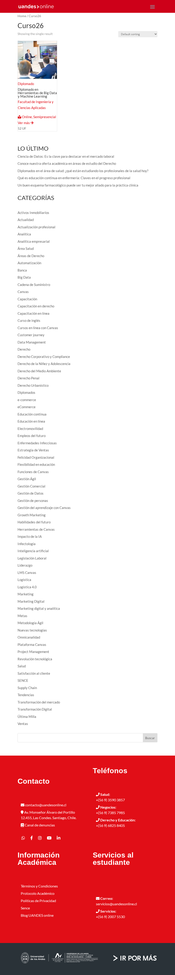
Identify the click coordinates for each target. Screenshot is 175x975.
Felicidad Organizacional (36, 457)
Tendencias (26, 695)
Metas (22, 616)
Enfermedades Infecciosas (37, 443)
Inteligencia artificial (33, 551)
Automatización (29, 263)
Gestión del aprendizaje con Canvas (44, 508)
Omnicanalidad (29, 637)
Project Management (33, 652)
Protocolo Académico (37, 893)
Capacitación (27, 299)
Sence (25, 908)
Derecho (24, 349)
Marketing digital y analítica (39, 608)
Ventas (23, 724)
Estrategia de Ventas (33, 450)
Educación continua (32, 414)
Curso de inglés (29, 320)
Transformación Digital (35, 709)
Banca (22, 270)
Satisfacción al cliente (34, 673)
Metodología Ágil (30, 623)
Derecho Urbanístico (33, 385)
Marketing (25, 594)
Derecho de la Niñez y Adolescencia (44, 364)
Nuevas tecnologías (32, 630)
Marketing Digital (31, 601)
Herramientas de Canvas (36, 529)
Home (22, 16)
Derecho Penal (28, 378)
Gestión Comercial (31, 486)
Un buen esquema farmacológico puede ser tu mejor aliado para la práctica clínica (78, 185)
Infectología (27, 544)
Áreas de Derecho (31, 256)
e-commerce (27, 400)
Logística (24, 580)
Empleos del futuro (32, 436)
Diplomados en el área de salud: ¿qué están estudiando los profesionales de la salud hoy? (83, 171)
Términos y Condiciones (39, 886)
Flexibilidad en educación (36, 464)
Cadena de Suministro (34, 284)
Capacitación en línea (33, 313)
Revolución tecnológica (35, 659)
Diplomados (26, 392)
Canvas (23, 292)
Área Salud (26, 248)
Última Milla (27, 716)
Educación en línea (31, 421)
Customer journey (31, 335)
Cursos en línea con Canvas (38, 328)
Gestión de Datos (31, 493)
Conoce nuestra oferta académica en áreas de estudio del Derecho (67, 163)
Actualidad (26, 220)
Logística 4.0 (27, 587)
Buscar (150, 738)
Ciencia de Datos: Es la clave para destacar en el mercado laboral (66, 156)
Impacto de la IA (30, 536)
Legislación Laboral (32, 558)
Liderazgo (25, 565)
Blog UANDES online (37, 915)
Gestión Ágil (27, 479)
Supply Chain (27, 688)
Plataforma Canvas (32, 644)
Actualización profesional (36, 227)
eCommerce (27, 407)
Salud (22, 666)
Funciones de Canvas (33, 472)
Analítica (24, 234)
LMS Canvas (27, 572)
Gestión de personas (33, 500)
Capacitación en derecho (36, 306)
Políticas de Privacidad (38, 900)
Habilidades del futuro (34, 522)
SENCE (23, 680)
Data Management (32, 342)
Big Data (24, 277)
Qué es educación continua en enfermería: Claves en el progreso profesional (74, 178)
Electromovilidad (30, 428)
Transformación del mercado (39, 702)
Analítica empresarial (34, 241)
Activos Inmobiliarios (33, 212)
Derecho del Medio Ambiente (39, 371)
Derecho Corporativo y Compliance (44, 356)
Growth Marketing (32, 515)
